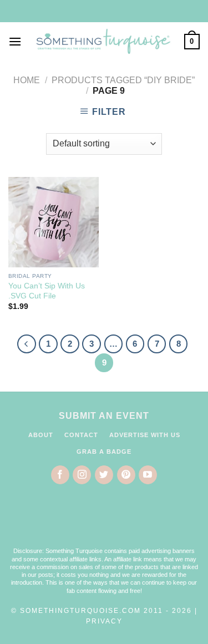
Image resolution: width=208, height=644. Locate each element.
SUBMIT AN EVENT (104, 415)
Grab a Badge (104, 451)
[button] (104, 523)
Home (26, 80)
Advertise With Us (144, 435)
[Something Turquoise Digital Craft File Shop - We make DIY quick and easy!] (103, 42)
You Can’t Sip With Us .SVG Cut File (46, 291)
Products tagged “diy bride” (123, 80)
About (40, 435)
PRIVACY (104, 621)
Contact (81, 435)
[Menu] (15, 41)
